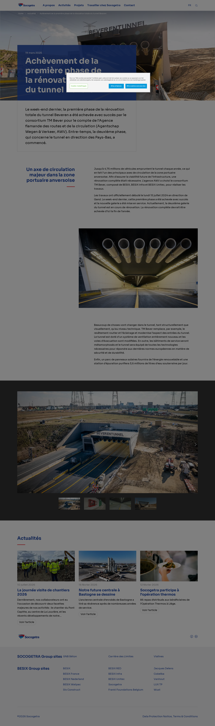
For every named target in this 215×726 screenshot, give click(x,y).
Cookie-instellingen (79, 86)
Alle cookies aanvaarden (136, 86)
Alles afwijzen (116, 86)
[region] (108, 82)
